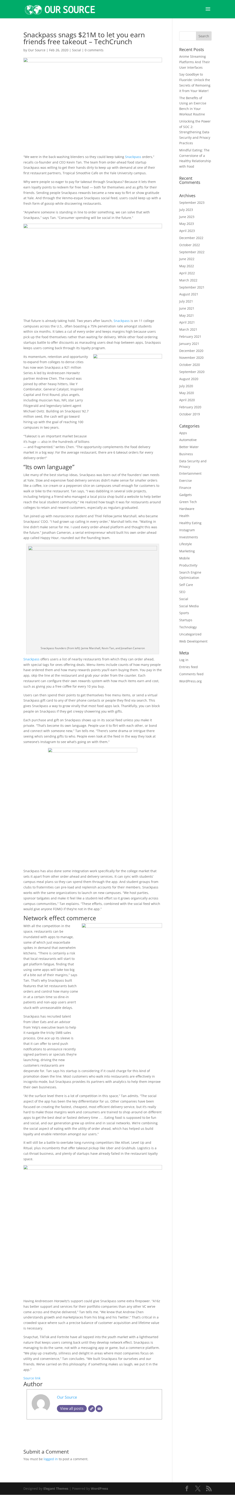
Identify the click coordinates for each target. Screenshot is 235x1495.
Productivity (188, 565)
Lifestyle (185, 544)
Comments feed (191, 674)
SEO (182, 592)
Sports (184, 613)
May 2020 (186, 393)
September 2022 (191, 252)
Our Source (36, 50)
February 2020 (190, 407)
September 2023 (191, 202)
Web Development (193, 641)
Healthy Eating (190, 523)
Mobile (184, 558)
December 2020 (191, 351)
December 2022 (191, 238)
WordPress (99, 1488)
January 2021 (189, 343)
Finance (185, 487)
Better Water (189, 447)
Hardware (186, 509)
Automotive (188, 440)
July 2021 (186, 301)
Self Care (186, 585)
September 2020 (191, 372)
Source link (31, 1378)
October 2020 (189, 364)
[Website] (91, 1408)
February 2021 (190, 336)
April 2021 (187, 322)
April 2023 (187, 231)
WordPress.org (190, 681)
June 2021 (186, 308)
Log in (183, 660)
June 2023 (186, 217)
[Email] (99, 1408)
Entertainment (190, 473)
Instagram (187, 530)
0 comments (94, 50)
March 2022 (188, 280)
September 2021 (191, 287)
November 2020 (191, 357)
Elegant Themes (55, 1488)
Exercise (185, 480)
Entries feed (188, 667)
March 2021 (188, 329)
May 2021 (186, 315)
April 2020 (187, 400)
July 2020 (186, 386)
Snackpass (133, 157)
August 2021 (188, 294)
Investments (188, 537)
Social (76, 50)
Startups (185, 620)
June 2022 (186, 259)
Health (184, 516)
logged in (51, 1459)
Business (186, 454)
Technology (188, 627)
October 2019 (189, 414)
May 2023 (186, 223)
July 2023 (186, 209)
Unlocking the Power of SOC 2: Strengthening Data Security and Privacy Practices (195, 132)
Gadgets (185, 495)
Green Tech (188, 502)
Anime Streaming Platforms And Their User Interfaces (194, 62)
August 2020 (188, 379)
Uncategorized (190, 634)
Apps (183, 433)
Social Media (189, 606)
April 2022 (187, 273)
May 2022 (186, 266)
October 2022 (189, 245)
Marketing (187, 551)
